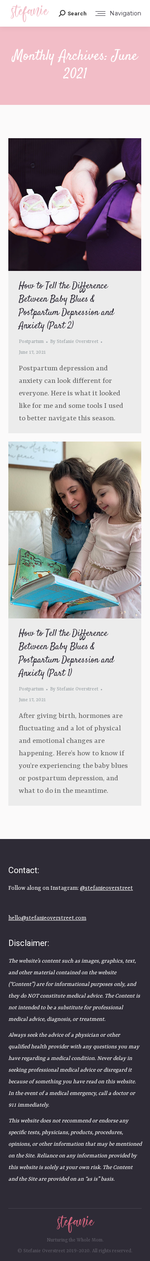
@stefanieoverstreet (106, 888)
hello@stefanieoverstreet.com (47, 918)
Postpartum (31, 342)
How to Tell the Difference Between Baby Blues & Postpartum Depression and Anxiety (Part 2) (66, 306)
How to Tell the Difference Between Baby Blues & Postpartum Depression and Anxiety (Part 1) (66, 653)
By (74, 342)
